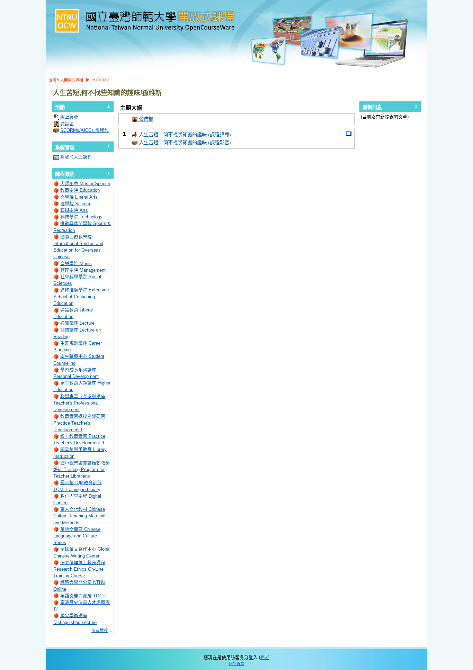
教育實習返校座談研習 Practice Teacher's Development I (79, 423)
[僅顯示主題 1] (348, 134)
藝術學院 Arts (74, 210)
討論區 (67, 123)
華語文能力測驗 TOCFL (84, 595)
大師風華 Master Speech (85, 183)
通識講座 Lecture (77, 323)
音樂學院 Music (76, 263)
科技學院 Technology (81, 216)
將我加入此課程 (76, 157)
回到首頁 (236, 664)
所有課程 (99, 630)
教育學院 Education (80, 190)
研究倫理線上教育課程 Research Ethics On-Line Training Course (79, 569)
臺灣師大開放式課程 (66, 80)
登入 (264, 657)
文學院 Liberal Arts (79, 197)
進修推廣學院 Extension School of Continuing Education (81, 296)
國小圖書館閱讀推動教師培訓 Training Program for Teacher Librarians (81, 469)
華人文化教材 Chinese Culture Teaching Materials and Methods (80, 516)
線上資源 (69, 116)
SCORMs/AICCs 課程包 (84, 130)
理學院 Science (75, 203)
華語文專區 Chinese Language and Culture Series (76, 536)
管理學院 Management (83, 270)
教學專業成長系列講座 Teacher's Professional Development (79, 403)
